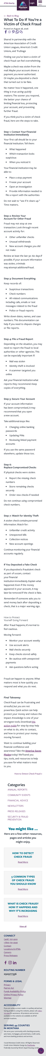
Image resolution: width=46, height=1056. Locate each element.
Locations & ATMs (12, 948)
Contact (7, 945)
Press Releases (16, 811)
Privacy (7, 984)
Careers (7, 952)
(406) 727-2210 (11, 939)
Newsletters (16, 805)
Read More (23, 862)
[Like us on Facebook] (5, 962)
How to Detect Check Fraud (28, 773)
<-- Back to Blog (11, 15)
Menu (40, 5)
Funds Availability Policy (15, 991)
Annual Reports (17, 789)
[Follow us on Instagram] (10, 962)
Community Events (19, 795)
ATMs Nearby (9, 3)
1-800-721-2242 (11, 942)
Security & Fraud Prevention (18, 818)
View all (23, 926)
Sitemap (7, 997)
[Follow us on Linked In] (14, 962)
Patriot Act (9, 987)
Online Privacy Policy (13, 994)
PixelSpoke (31, 1045)
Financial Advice (18, 800)
